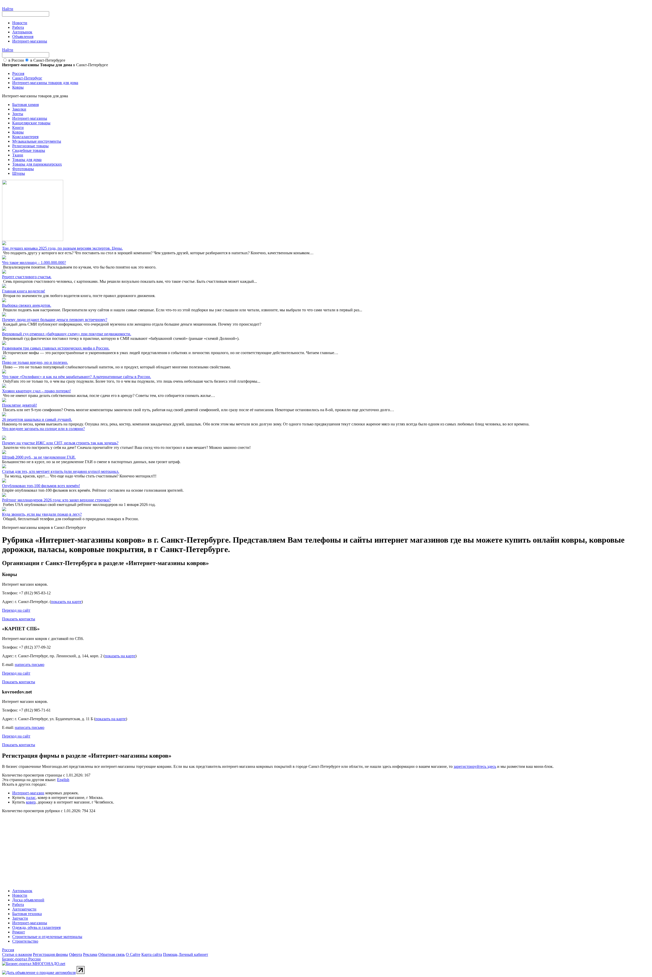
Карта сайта (151, 954)
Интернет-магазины (29, 41)
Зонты (17, 114)
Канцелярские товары (31, 123)
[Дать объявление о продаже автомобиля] (39, 972)
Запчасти (20, 918)
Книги (18, 127)
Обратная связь (111, 954)
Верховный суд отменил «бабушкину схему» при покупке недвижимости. (66, 334)
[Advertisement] (155, 849)
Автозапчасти (24, 909)
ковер (31, 802)
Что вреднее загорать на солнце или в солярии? (43, 428)
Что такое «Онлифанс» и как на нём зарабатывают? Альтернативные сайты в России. (76, 376)
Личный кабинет (193, 954)
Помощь (170, 954)
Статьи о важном (17, 954)
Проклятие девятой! (19, 405)
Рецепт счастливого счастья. (26, 277)
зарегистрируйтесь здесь (475, 766)
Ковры (18, 132)
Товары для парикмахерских (37, 164)
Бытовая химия (25, 104)
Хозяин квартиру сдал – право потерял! (36, 391)
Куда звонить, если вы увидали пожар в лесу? (42, 514)
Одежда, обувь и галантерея (36, 927)
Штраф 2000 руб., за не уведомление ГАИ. (39, 457)
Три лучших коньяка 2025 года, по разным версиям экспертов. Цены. (62, 248)
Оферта (75, 954)
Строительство (25, 941)
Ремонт (18, 932)
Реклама (90, 954)
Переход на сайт (16, 610)
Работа (18, 27)
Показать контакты (18, 619)
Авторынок (22, 32)
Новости (19, 23)
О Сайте (133, 954)
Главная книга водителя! (23, 291)
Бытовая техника (27, 914)
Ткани (17, 155)
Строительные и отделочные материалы (47, 936)
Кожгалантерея (25, 137)
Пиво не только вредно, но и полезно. (35, 362)
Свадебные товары (28, 150)
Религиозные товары (30, 146)
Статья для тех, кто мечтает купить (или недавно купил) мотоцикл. (60, 471)
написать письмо (29, 664)
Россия (8, 950)
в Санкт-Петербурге (47, 60)
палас (31, 797)
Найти (7, 9)
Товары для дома (27, 159)
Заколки (19, 109)
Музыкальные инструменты (36, 141)
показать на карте (66, 601)
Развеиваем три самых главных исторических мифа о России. (56, 348)
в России (16, 60)
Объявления (22, 36)
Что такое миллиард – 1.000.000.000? (34, 262)
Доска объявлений (28, 900)
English (63, 780)
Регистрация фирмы (50, 954)
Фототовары (23, 169)
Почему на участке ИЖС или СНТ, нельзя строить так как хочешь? (60, 443)
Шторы (18, 173)
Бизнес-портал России (21, 959)
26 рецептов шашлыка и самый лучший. (37, 419)
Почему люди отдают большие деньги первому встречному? (54, 319)
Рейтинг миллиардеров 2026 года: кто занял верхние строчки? (56, 500)
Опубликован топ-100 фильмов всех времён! (41, 486)
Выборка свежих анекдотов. (26, 305)
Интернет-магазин (28, 793)
